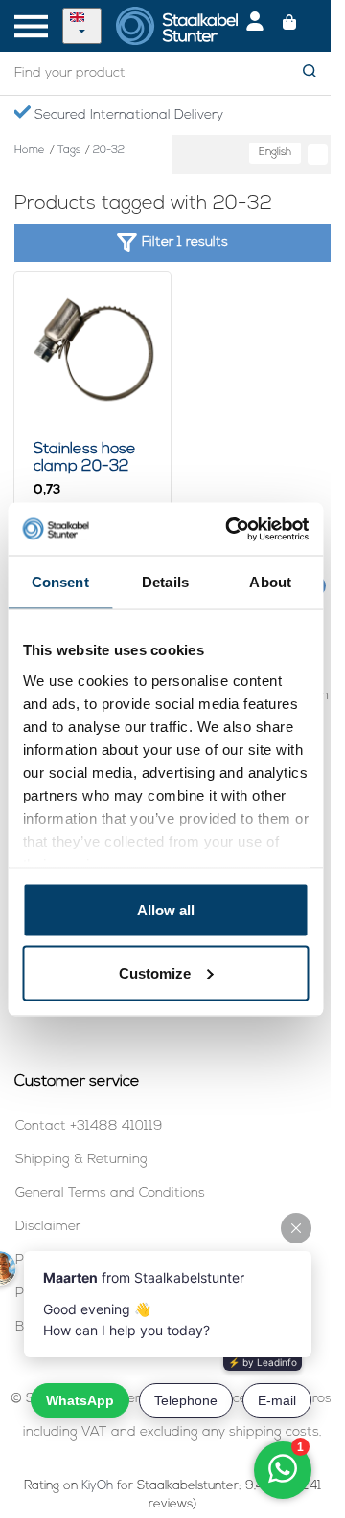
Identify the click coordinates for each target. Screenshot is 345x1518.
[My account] (255, 25)
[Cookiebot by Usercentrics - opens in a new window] (231, 529)
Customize (155, 972)
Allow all (166, 910)
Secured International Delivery (127, 115)
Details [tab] (165, 582)
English (275, 152)
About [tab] (270, 582)
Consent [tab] (60, 582)
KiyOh (97, 1486)
